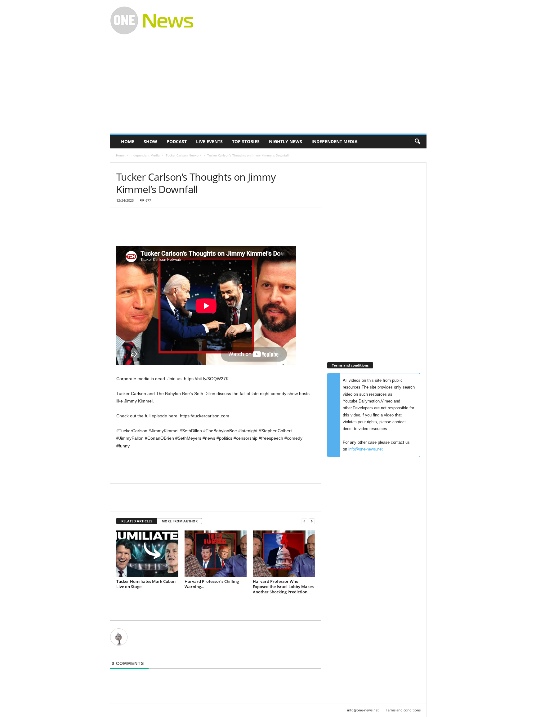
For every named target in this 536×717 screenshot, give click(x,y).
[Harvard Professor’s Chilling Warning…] (216, 553)
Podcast (177, 141)
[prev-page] (304, 521)
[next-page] (312, 521)
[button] (417, 141)
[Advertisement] (314, 20)
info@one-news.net (365, 449)
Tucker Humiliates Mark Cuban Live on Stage (146, 583)
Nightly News (285, 141)
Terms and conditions (403, 710)
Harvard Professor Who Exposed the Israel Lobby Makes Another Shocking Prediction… (283, 586)
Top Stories (246, 141)
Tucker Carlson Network (183, 155)
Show (150, 141)
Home (127, 141)
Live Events (209, 141)
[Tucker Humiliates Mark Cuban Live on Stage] (147, 553)
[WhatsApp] (165, 502)
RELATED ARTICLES (136, 521)
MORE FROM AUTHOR (180, 521)
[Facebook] (122, 502)
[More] (179, 502)
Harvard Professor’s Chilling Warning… (212, 583)
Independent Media (334, 141)
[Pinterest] (151, 502)
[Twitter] (137, 502)
